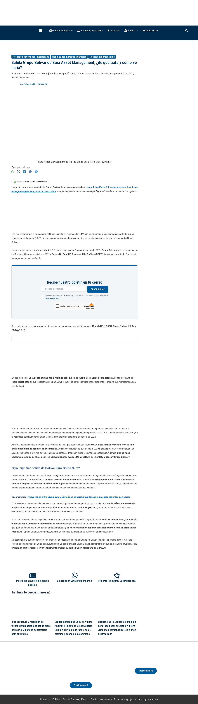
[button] (61, 31)
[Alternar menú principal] (40, 30)
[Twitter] (21, 673)
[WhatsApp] (12, 171)
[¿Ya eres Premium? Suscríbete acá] (116, 575)
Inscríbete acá (146, 670)
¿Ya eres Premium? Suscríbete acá (117, 580)
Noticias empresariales (102, 56)
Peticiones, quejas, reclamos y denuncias (136, 699)
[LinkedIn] (24, 171)
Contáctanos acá (81, 685)
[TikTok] (36, 673)
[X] (18, 171)
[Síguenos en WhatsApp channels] (74, 575)
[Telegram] (36, 171)
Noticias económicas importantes (31, 56)
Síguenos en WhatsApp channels (74, 580)
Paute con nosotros (101, 699)
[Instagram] (31, 673)
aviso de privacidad (52, 298)
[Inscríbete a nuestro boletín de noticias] (32, 575)
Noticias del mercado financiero (69, 56)
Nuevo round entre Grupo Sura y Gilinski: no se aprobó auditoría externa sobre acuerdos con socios (79, 497)
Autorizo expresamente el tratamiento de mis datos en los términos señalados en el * (76, 297)
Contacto (45, 699)
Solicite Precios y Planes (75, 699)
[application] (71, 31)
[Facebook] (30, 171)
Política (56, 699)
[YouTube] (41, 673)
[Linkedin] (26, 673)
